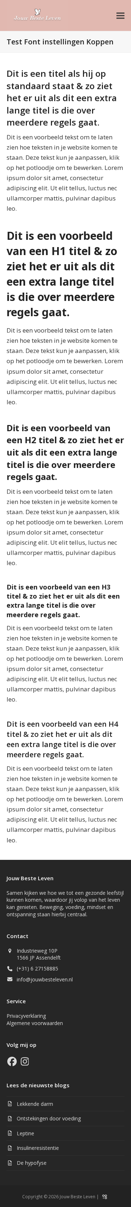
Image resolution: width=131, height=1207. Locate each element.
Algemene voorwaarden (35, 1023)
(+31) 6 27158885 (37, 968)
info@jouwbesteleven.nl (45, 979)
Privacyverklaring (26, 1015)
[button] (120, 15)
